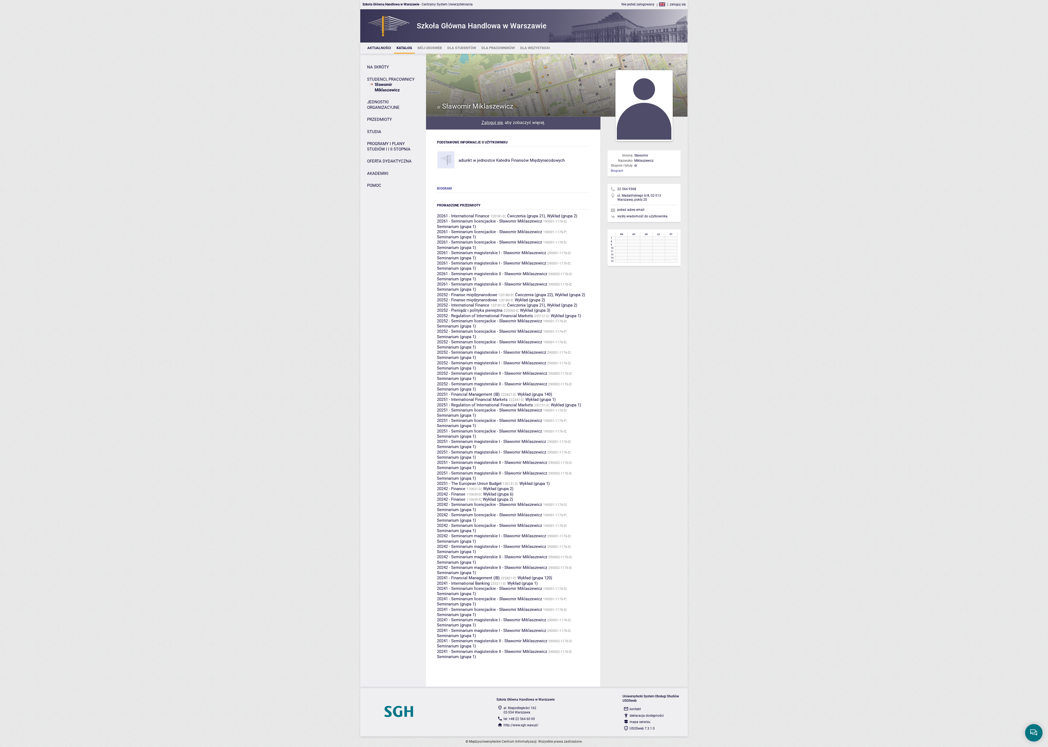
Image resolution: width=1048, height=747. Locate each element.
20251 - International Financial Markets (472, 399)
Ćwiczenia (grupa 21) (526, 216)
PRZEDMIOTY (379, 119)
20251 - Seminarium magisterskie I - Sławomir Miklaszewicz (491, 441)
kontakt (635, 709)
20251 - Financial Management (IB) (468, 394)
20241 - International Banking (463, 583)
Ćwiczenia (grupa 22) (534, 294)
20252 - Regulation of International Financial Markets (485, 315)
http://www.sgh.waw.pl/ (521, 725)
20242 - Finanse (451, 494)
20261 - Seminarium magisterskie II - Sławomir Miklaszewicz (492, 273)
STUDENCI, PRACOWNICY (391, 79)
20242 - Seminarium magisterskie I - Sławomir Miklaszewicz (491, 535)
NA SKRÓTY (378, 67)
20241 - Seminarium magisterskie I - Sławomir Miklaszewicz (491, 619)
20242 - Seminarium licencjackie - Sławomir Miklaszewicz (489, 504)
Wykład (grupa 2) (562, 216)
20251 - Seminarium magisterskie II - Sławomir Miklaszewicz (492, 462)
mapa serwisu (640, 722)
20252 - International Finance (463, 305)
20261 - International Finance (463, 216)
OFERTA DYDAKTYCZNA (389, 161)
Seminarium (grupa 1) (456, 226)
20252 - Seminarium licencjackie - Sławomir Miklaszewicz (489, 321)
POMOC (374, 185)
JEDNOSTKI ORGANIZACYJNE (383, 105)
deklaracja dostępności (647, 716)
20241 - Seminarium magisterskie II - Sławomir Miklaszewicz (492, 640)
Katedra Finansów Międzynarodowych (530, 160)
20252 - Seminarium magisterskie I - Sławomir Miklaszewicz (491, 352)
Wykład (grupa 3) (535, 310)
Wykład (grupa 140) (534, 394)
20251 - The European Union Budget (469, 483)
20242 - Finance (451, 488)
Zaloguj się (492, 122)
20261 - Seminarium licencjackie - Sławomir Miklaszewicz (489, 221)
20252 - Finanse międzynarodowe (467, 294)
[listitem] (379, 48)
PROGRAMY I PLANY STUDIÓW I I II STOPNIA (388, 146)
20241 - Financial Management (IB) (468, 577)
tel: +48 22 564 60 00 (519, 719)
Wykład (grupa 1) (566, 315)
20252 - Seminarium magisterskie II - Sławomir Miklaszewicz (492, 373)
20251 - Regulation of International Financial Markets (485, 405)
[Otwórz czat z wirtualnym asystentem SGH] (1034, 733)
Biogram (617, 171)
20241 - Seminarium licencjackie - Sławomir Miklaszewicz (489, 588)
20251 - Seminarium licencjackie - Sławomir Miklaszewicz (489, 410)
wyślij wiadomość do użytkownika (642, 216)
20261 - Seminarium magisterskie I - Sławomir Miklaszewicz (491, 252)
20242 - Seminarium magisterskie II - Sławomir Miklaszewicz (492, 556)
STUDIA (374, 131)
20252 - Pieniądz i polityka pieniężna (469, 310)
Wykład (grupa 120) (534, 577)
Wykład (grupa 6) (498, 494)
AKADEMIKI (377, 173)
